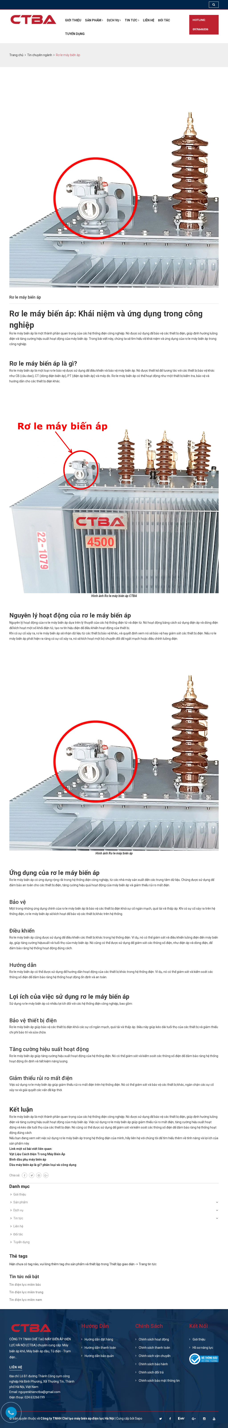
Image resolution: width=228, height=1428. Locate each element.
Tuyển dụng (75, 34)
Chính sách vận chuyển (155, 1356)
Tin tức (131, 20)
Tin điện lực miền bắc (25, 1284)
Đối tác (164, 20)
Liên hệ (148, 20)
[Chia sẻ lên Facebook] (24, 1175)
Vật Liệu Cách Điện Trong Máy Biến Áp (37, 1154)
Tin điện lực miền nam (25, 1300)
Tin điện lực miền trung (26, 1292)
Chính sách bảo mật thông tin (159, 1380)
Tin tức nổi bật (24, 1276)
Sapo (138, 1418)
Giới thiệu (73, 20)
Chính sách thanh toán (154, 1347)
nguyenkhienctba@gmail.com (39, 1392)
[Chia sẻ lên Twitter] (31, 1175)
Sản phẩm (93, 20)
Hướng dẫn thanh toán (100, 1347)
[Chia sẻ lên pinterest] (38, 1175)
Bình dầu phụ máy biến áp (27, 1159)
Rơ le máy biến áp (25, 297)
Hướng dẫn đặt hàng (99, 1339)
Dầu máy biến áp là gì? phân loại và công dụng (42, 1165)
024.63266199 (34, 1397)
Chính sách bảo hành (153, 1364)
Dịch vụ (113, 20)
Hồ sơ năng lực (203, 1347)
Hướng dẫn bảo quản (99, 1356)
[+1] (46, 1175)
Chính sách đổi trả (151, 1372)
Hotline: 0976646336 (200, 24)
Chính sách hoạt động (154, 1339)
